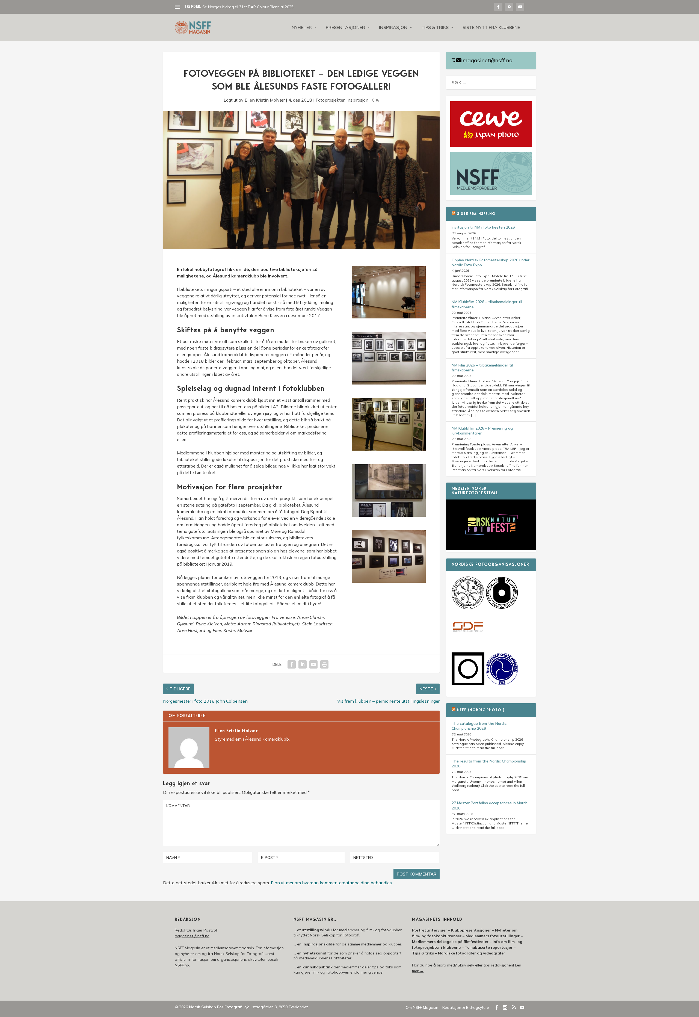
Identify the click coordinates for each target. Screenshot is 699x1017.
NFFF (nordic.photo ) (480, 710)
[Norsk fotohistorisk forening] (501, 607)
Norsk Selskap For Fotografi (215, 1006)
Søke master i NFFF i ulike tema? (230, 6)
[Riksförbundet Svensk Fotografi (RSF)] (501, 683)
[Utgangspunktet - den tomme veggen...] (389, 317)
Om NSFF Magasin (422, 1007)
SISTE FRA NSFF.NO (476, 214)
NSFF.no (182, 965)
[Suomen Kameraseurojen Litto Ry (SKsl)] (468, 683)
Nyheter (302, 27)
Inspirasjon (393, 27)
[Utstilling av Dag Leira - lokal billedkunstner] (389, 581)
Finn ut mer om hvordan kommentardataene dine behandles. (332, 882)
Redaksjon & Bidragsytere (465, 1007)
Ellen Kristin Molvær (265, 100)
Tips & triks (435, 27)
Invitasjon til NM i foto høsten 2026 (483, 227)
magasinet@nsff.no (488, 60)
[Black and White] (389, 383)
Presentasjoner (345, 27)
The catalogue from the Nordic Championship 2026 (479, 726)
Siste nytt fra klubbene (491, 27)
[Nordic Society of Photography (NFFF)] (468, 607)
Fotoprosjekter (330, 100)
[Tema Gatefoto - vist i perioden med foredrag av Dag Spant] (389, 449)
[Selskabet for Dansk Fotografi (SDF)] (468, 642)
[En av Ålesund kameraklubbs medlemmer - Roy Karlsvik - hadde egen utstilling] (389, 515)
